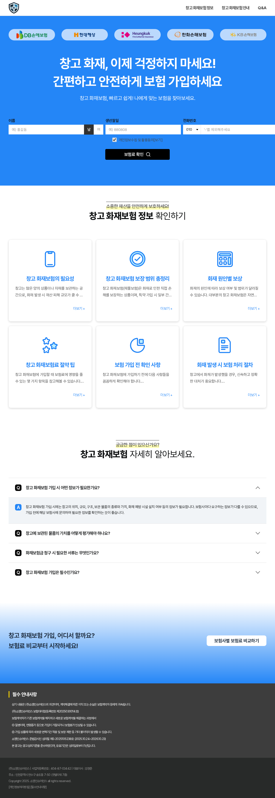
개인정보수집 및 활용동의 (136, 140)
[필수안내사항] (38, 787)
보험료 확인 (134, 154)
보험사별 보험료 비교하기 (236, 640)
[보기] (158, 140)
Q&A (262, 8)
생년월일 (112, 121)
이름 (12, 121)
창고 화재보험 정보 (199, 8)
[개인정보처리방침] (19, 787)
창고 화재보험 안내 (235, 8)
